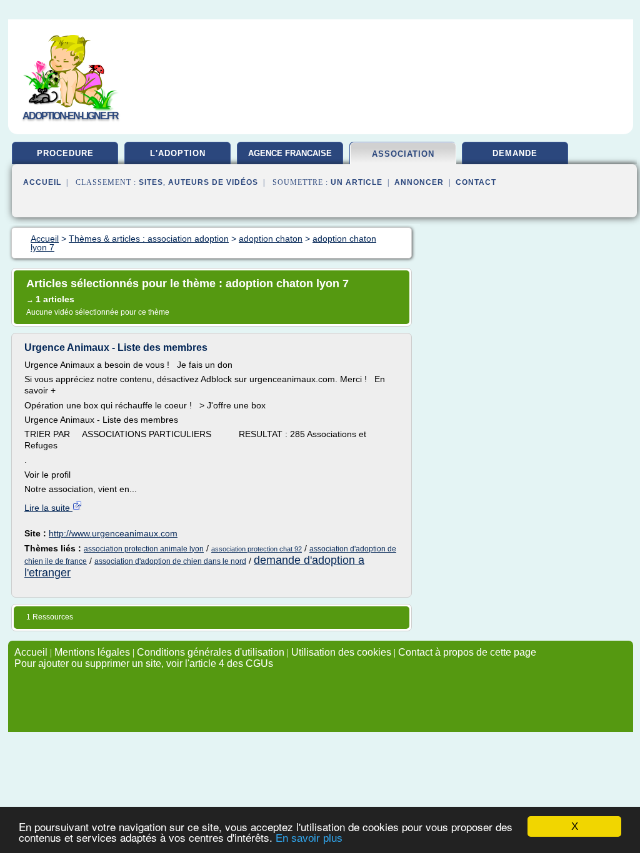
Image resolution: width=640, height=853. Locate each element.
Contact (476, 182)
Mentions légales (92, 652)
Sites (151, 182)
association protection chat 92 (256, 549)
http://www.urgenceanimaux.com (113, 533)
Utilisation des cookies (341, 652)
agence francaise (290, 153)
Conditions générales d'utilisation (210, 652)
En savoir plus (309, 838)
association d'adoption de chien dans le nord (170, 561)
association (403, 154)
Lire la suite (48, 508)
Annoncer (419, 182)
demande (515, 153)
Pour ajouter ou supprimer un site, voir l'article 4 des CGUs (143, 663)
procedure (65, 153)
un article (356, 182)
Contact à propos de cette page (467, 652)
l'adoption (178, 153)
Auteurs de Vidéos (213, 182)
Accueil (42, 182)
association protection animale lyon (144, 549)
